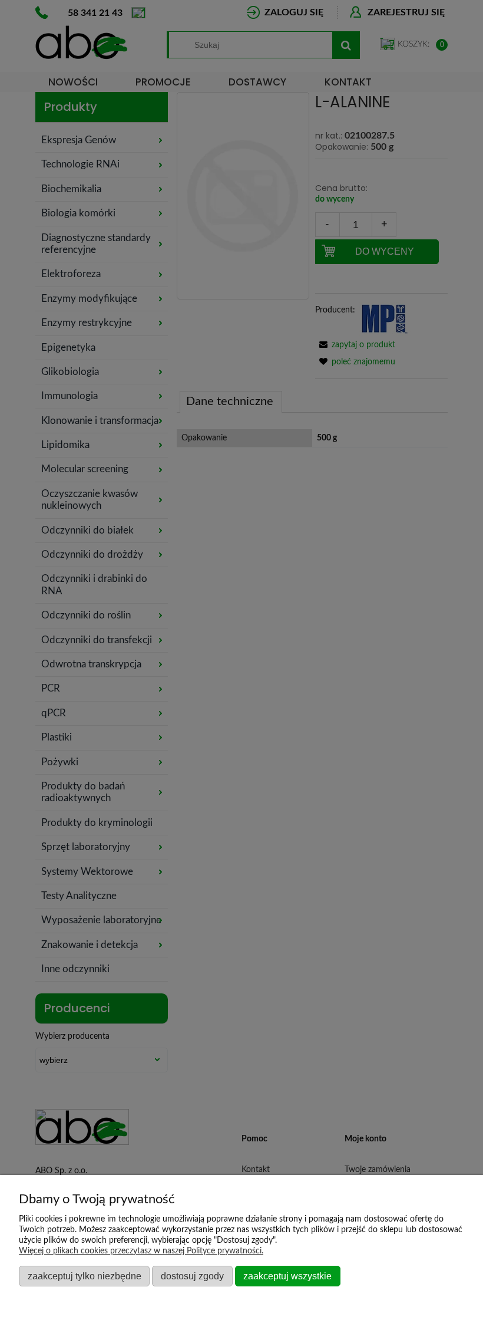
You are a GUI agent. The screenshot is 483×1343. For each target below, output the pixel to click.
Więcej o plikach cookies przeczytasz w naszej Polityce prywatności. (141, 1251)
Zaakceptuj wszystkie (287, 1275)
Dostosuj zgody (192, 1275)
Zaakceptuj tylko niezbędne (84, 1275)
